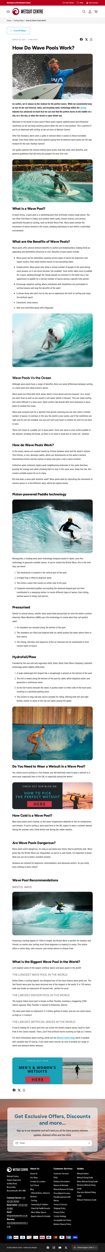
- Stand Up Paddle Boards (40, 1208)
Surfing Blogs (19, 20)
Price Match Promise (62, 1193)
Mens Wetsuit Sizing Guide (87, 1181)
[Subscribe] (89, 1143)
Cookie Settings (60, 1216)
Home (9, 20)
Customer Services (61, 1174)
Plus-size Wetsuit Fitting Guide (86, 1194)
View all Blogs (20, 31)
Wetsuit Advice (83, 1174)
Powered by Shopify (30, 1248)
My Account (93, 3)
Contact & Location (37, 1181)
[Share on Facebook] (81, 39)
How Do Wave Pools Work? (36, 20)
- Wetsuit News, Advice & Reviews (40, 1195)
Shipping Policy (59, 1208)
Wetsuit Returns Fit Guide (63, 1189)
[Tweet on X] (86, 39)
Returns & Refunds (61, 1185)
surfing (83, 107)
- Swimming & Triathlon (39, 1204)
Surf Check (70, 3)
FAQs (56, 1177)
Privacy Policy (59, 1212)
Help (81, 3)
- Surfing (33, 1200)
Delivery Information (62, 1181)
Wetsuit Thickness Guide (86, 1200)
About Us (33, 1174)
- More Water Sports (38, 1212)
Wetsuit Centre (17, 1248)
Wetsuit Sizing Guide (85, 1177)
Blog (32, 1189)
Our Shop (34, 1177)
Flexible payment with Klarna (62, 1199)
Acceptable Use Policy (62, 1220)
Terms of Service (60, 1204)
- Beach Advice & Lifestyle (40, 1216)
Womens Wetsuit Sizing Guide (86, 1187)
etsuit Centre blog (66, 1038)
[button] (8, 11)
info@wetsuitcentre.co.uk (17, 1216)
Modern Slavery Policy (62, 1224)
